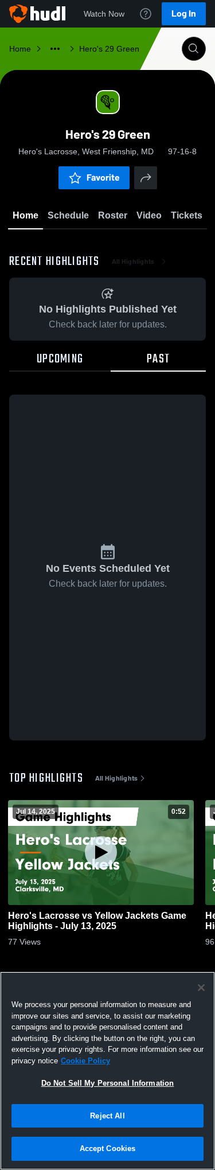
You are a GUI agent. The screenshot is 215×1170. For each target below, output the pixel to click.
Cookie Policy (85, 1060)
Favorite (103, 177)
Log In (183, 13)
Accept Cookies (108, 1148)
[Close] (201, 987)
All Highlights (133, 261)
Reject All (107, 1116)
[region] (107, 1071)
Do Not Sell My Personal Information (107, 1083)
